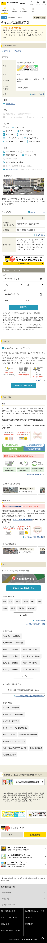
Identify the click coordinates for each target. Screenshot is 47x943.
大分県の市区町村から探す (35, 624)
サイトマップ (29, 917)
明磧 (39, 601)
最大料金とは (40, 235)
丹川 (32, 601)
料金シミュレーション (37, 212)
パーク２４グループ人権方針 (10, 930)
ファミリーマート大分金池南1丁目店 (15, 728)
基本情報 (7, 51)
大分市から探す (39, 620)
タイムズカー (39, 380)
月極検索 (22, 3)
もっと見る (23, 615)
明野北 (13, 608)
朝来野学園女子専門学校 (11, 721)
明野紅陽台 (31, 608)
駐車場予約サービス (8, 905)
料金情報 (17, 51)
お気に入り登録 (40, 18)
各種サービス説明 (37, 94)
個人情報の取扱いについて (33, 911)
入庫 (4, 275)
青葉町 (26, 601)
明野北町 (22, 608)
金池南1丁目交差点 (9, 734)
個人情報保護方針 (7, 911)
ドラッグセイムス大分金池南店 (13, 714)
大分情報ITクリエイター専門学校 (14, 741)
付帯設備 (14, 11)
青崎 (4, 601)
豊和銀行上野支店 (36, 748)
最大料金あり (10, 104)
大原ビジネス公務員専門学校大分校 (15, 748)
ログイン (12, 835)
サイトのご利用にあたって (10, 917)
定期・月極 (23, 11)
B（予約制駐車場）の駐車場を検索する (30, 696)
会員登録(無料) (35, 835)
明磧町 (5, 608)
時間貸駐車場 (6, 893)
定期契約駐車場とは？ (35, 475)
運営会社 (4, 924)
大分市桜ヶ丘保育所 (9, 755)
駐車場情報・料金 (5, 11)
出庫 (4, 290)
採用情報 (28, 924)
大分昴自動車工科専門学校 (28, 734)
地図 (33, 11)
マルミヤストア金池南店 (11, 708)
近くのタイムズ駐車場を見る (23, 588)
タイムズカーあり (12, 169)
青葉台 (18, 601)
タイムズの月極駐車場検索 (13, 506)
